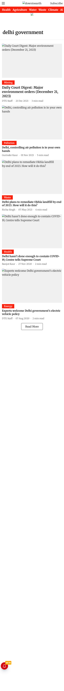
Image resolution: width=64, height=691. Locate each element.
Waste (42, 9)
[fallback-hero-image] (32, 61)
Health (6, 9)
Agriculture (20, 9)
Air (62, 9)
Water (33, 9)
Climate (53, 9)
